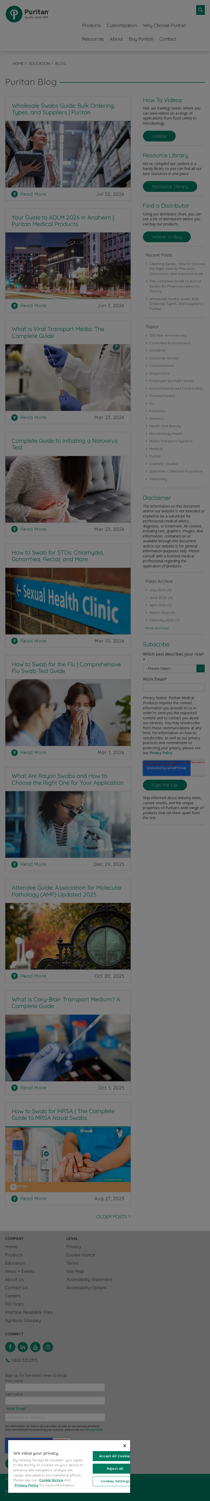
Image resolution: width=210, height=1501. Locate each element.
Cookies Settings (115, 1481)
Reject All (115, 1468)
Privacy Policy (26, 1485)
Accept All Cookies (115, 1456)
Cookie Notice (51, 1480)
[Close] (124, 1445)
